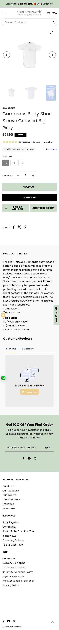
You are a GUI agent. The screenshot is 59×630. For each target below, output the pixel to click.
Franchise (8, 504)
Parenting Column (13, 540)
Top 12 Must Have (12, 544)
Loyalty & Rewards (13, 576)
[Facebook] (23, 459)
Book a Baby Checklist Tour (18, 531)
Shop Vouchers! (45, 3)
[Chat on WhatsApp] (3, 378)
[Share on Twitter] (19, 228)
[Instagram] (35, 459)
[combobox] (26, 22)
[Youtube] (29, 459)
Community (9, 526)
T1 (14, 163)
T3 (21, 163)
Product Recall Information (18, 581)
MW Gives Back (11, 499)
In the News (9, 536)
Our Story (8, 486)
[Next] (52, 55)
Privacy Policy (10, 585)
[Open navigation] (8, 13)
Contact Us (9, 558)
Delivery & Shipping (13, 563)
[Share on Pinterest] (25, 228)
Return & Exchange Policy (17, 572)
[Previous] (6, 55)
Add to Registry (43, 208)
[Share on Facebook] (14, 228)
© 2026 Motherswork (11, 626)
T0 (5, 163)
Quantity (7, 175)
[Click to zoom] (51, 32)
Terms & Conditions (14, 567)
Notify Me (29, 197)
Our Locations (10, 490)
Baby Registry (10, 522)
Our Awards (9, 495)
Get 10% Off (56, 315)
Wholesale (8, 508)
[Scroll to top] (52, 622)
